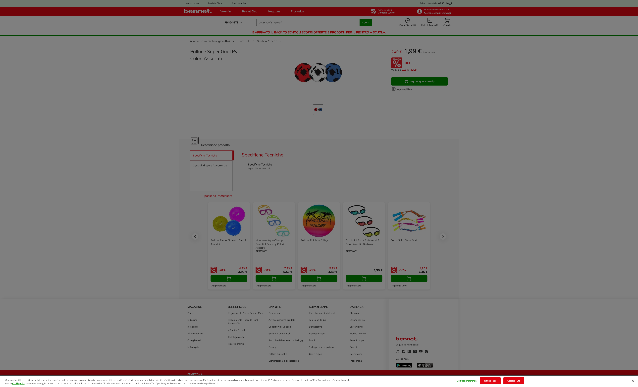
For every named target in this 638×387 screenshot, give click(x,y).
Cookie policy (18, 383)
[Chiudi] (632, 381)
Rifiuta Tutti (490, 380)
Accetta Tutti (513, 380)
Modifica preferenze (467, 380)
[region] (319, 381)
